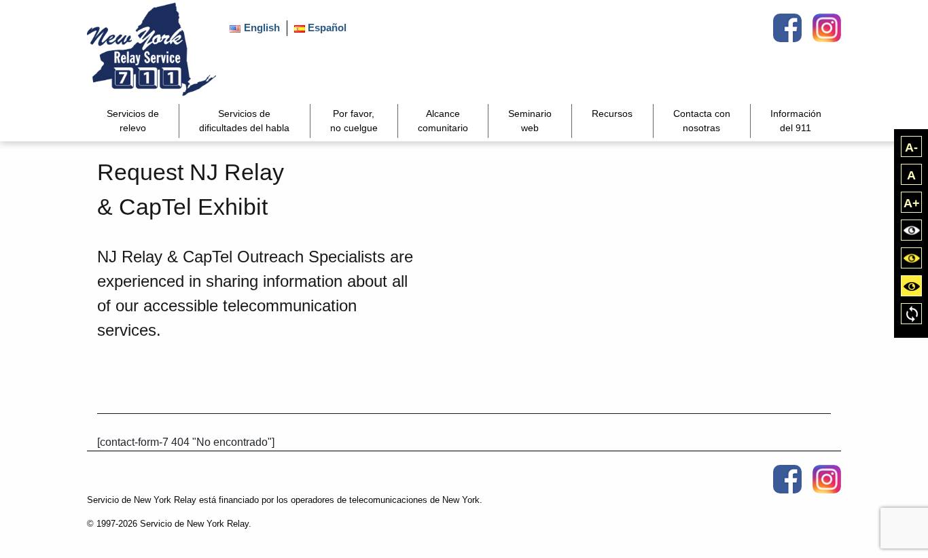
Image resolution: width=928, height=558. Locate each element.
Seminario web (530, 120)
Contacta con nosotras (701, 120)
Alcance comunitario (443, 120)
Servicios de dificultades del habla (244, 120)
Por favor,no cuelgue (354, 120)
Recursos (612, 113)
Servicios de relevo (133, 120)
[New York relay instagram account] (827, 28)
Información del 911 (795, 120)
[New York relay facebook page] (787, 28)
